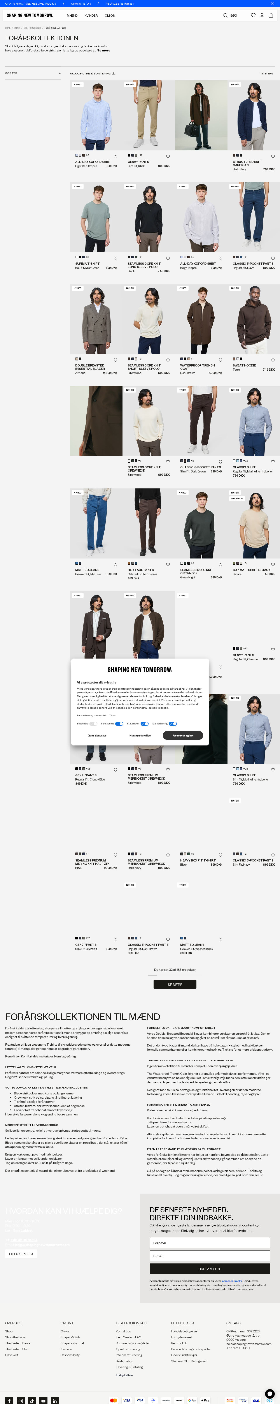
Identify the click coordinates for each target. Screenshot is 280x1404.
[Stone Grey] (132, 563)
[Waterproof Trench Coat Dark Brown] (201, 319)
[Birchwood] (136, 359)
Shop (8, 1348)
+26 (245, 769)
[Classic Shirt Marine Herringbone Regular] (254, 421)
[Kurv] (271, 15)
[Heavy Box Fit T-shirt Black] (201, 831)
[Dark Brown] (83, 155)
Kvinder (91, 15)
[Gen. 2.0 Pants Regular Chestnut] (254, 626)
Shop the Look (15, 1354)
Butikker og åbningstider (132, 1360)
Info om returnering (129, 1372)
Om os (65, 1348)
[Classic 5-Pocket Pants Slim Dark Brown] (201, 421)
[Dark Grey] (237, 257)
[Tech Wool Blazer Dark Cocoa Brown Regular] (96, 626)
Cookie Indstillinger (184, 1372)
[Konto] (262, 15)
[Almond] (76, 359)
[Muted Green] (136, 155)
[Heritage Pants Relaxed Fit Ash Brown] (148, 523)
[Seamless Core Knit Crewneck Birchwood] (148, 421)
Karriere (66, 1366)
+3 (140, 359)
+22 (245, 461)
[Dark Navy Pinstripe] (136, 563)
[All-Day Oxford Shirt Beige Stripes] (201, 217)
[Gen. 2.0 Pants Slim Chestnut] (96, 924)
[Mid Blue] (76, 563)
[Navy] (241, 257)
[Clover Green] (234, 563)
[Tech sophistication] (96, 421)
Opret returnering (128, 1366)
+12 (140, 155)
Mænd (72, 15)
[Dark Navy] (237, 155)
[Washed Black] (80, 563)
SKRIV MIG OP (210, 1286)
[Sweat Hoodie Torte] (254, 319)
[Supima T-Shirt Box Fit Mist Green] (96, 217)
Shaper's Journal (72, 1360)
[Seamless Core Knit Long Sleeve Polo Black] (148, 217)
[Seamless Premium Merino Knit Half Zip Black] (96, 831)
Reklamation (124, 1378)
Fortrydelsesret (181, 1354)
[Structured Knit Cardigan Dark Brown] (148, 626)
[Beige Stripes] (80, 155)
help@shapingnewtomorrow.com (42, 1262)
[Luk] (272, 3)
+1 (192, 359)
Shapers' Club (70, 1354)
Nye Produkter (32, 28)
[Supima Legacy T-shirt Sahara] (254, 523)
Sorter (11, 73)
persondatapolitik (232, 1298)
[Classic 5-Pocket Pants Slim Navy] (254, 822)
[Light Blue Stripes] (76, 155)
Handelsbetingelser (184, 1348)
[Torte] (234, 359)
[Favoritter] (253, 15)
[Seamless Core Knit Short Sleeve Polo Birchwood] (148, 319)
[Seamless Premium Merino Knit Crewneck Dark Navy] (148, 831)
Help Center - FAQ (128, 1354)
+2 (140, 257)
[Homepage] (30, 15)
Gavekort (11, 1372)
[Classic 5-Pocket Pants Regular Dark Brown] (148, 924)
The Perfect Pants (17, 1360)
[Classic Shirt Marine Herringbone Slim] (254, 729)
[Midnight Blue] (132, 155)
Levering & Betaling (129, 1384)
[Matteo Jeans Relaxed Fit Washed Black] (201, 924)
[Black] (129, 155)
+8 (87, 257)
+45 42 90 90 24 (23, 1257)
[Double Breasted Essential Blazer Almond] (96, 319)
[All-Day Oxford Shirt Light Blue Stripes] (96, 115)
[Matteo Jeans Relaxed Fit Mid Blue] (96, 523)
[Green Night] (136, 257)
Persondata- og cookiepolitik (190, 1366)
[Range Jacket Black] (201, 626)
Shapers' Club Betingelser (189, 1378)
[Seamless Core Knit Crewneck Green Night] (201, 523)
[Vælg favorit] (115, 156)
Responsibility (70, 1372)
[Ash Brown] (129, 563)
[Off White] (237, 359)
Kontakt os (123, 1348)
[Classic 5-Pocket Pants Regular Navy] (254, 217)
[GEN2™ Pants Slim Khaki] (148, 115)
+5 (87, 155)
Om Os (110, 15)
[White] (76, 257)
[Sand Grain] (188, 359)
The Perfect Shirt (17, 1366)
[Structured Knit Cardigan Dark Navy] (254, 115)
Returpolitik (179, 1360)
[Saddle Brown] (237, 563)
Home (7, 28)
